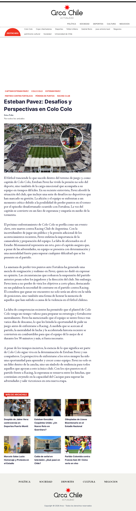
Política (24, 481)
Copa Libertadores (44, 29)
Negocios (117, 29)
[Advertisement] (68, 62)
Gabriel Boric (86, 29)
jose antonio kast (103, 29)
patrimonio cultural (32, 34)
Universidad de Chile (63, 34)
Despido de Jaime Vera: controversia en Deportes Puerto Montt (16, 423)
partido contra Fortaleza (19, 96)
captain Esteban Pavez (17, 91)
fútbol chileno (72, 29)
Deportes (59, 29)
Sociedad (47, 34)
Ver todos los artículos (14, 118)
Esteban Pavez (52, 91)
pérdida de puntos (44, 96)
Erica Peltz (8, 115)
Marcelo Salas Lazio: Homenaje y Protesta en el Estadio (16, 460)
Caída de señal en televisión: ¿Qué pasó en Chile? (47, 460)
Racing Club (63, 96)
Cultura (89, 481)
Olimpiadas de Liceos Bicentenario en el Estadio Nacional (76, 423)
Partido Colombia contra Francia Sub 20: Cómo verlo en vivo (77, 460)
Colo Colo (28, 29)
